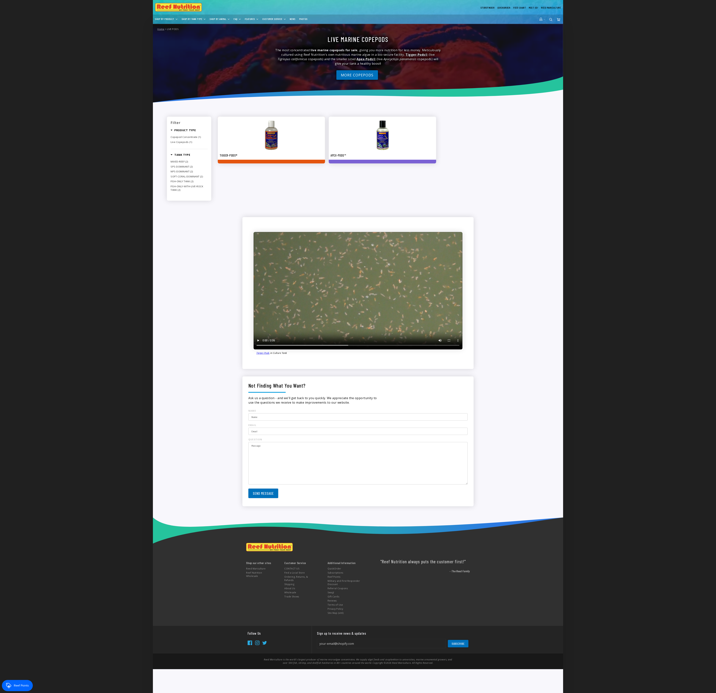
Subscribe (458, 643)
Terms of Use (335, 604)
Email (252, 425)
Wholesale (290, 592)
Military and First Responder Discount (344, 582)
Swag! (331, 592)
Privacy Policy (335, 608)
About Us (289, 588)
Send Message (263, 493)
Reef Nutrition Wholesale (254, 574)
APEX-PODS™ (338, 155)
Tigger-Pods (263, 353)
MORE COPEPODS (357, 75)
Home (160, 29)
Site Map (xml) (335, 613)
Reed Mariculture (256, 568)
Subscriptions (335, 572)
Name (252, 410)
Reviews (332, 600)
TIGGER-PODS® (229, 155)
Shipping (289, 584)
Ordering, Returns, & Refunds (296, 578)
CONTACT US (291, 568)
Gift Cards (333, 596)
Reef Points (334, 576)
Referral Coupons (338, 588)
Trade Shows (291, 596)
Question (255, 439)
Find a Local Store (294, 572)
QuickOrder (334, 568)
